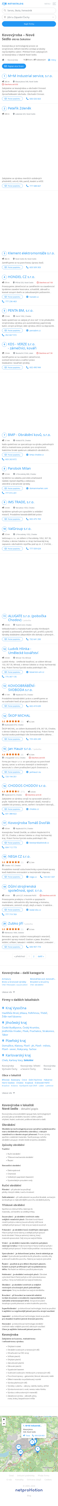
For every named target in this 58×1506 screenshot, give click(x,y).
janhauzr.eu (35, 772)
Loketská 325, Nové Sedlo (25, 114)
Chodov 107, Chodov (13, 865)
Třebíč (43, 1013)
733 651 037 (49, 877)
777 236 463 (11, 301)
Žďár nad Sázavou (11, 1016)
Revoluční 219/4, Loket (24, 353)
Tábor (5, 1034)
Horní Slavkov (8, 1082)
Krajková (29, 1082)
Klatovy (19, 1045)
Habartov (48, 1079)
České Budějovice (11, 1027)
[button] (32, 1443)
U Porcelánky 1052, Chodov (26, 534)
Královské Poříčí (42, 1082)
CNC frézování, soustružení (14, 984)
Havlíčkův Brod (10, 1013)
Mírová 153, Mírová (23, 658)
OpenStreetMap (47, 1416)
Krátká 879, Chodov (23, 440)
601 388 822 (11, 813)
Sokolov (28, 1060)
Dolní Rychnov (35, 1079)
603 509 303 (35, 267)
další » (41, 956)
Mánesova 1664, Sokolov (14, 932)
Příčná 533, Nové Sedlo (24, 282)
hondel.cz (34, 297)
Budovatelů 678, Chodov (14, 725)
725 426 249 (35, 739)
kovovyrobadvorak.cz (39, 842)
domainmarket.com (39, 488)
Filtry (53, 60)
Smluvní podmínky (25, 1475)
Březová (5, 1079)
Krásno (14, 1085)
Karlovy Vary (16, 1060)
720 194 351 (11, 776)
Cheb (5, 1060)
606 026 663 (35, 98)
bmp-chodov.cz (37, 454)
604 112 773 (11, 847)
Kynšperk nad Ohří (28, 1085)
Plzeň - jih (29, 1045)
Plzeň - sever (9, 1049)
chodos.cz (34, 809)
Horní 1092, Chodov (23, 316)
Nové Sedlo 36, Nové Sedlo (25, 259)
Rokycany (22, 1049)
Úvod (11, 1475)
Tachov (32, 1049)
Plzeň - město (42, 1045)
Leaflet (36, 1416)
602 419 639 (35, 706)
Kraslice (5, 1085)
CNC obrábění (36, 984)
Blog (29, 1495)
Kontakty (19, 1479)
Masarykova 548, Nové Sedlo (26, 81)
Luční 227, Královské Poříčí (26, 895)
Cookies (48, 1479)
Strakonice (48, 1031)
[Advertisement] (29, 146)
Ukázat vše (7, 992)
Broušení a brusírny (39, 982)
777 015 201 (11, 493)
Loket (41, 1085)
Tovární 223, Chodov (24, 625)
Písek (25, 1031)
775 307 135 (11, 676)
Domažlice (7, 1045)
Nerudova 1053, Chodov (25, 508)
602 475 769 (35, 519)
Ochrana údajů (34, 1479)
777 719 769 (11, 914)
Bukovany (15, 1079)
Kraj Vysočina (16, 1008)
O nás (9, 1479)
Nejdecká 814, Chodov (13, 795)
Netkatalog (16, 3)
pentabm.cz (35, 330)
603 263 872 (11, 459)
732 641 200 (35, 639)
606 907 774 (35, 946)
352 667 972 (11, 335)
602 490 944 (35, 367)
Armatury (6, 979)
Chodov (19, 1082)
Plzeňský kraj (16, 1041)
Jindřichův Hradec (11, 1031)
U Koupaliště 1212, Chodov (15, 758)
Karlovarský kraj (18, 1055)
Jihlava (23, 1013)
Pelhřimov (33, 1013)
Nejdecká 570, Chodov (24, 695)
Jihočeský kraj (16, 1023)
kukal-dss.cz (35, 909)
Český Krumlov (31, 1027)
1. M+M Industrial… (32, 1425)
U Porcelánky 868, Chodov (26, 474)
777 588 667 (35, 186)
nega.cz (33, 877)
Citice (24, 1079)
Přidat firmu (43, 1475)
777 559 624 (35, 548)
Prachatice (35, 1031)
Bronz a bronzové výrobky (14, 982)
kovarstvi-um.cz (37, 672)
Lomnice (49, 1085)
